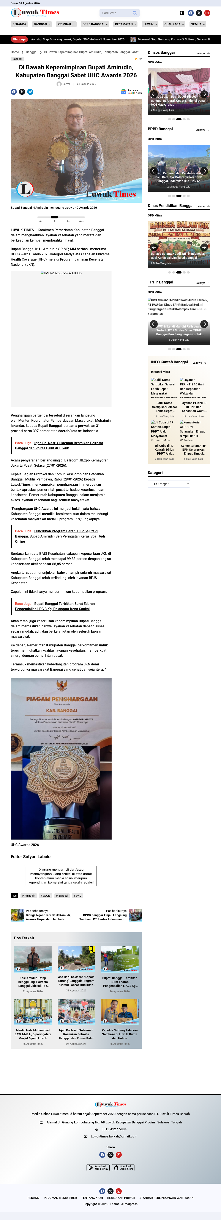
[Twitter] (199, 13)
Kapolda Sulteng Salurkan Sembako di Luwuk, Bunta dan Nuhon (120, 1034)
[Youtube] (207, 13)
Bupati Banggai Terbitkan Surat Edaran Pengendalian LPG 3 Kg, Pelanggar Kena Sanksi (119, 982)
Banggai (17, 58)
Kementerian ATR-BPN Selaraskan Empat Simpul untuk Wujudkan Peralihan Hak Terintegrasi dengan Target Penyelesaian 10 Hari (193, 450)
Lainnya (200, 53)
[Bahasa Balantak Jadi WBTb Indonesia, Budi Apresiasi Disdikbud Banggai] (179, 244)
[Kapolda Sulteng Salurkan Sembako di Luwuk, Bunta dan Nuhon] (120, 1012)
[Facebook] (191, 13)
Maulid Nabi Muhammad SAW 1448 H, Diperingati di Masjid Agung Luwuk (32, 1034)
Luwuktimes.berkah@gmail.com (114, 1136)
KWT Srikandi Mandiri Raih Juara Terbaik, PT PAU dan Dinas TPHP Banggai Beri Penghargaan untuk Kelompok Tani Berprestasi (179, 330)
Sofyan (67, 84)
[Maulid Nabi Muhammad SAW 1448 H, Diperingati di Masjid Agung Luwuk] (33, 1012)
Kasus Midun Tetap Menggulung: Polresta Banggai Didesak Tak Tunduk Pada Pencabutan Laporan (32, 982)
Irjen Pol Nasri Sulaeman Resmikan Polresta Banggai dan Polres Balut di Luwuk (76, 1034)
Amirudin (30, 895)
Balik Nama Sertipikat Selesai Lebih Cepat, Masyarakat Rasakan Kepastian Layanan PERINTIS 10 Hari (164, 407)
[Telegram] (30, 92)
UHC (78, 895)
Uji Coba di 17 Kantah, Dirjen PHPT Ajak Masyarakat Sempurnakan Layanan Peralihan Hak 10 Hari (164, 450)
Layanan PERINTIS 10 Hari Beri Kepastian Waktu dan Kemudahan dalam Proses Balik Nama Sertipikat (193, 407)
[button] (135, 13)
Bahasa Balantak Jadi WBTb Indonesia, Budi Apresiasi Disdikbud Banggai (178, 255)
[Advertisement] (129, 300)
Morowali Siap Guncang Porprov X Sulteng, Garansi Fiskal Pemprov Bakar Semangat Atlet (154, 39)
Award (47, 895)
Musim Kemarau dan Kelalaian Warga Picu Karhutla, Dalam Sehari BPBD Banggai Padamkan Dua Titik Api (179, 177)
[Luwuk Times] (35, 13)
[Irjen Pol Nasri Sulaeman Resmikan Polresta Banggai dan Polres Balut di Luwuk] (76, 1012)
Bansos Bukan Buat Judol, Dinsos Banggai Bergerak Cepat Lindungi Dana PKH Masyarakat (178, 100)
